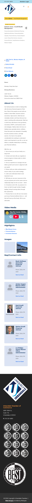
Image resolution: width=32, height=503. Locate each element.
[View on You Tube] (15, 76)
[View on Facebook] (9, 76)
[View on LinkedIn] (5, 76)
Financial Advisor (10, 231)
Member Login (24, 1)
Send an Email (20, 274)
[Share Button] (26, 28)
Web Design (9, 501)
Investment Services (11, 233)
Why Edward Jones (11, 229)
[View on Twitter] (12, 76)
